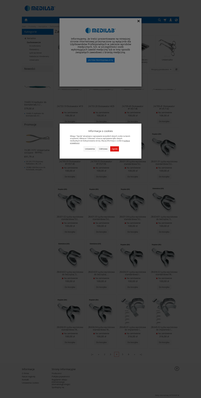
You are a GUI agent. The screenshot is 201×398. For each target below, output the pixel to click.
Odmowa (103, 149)
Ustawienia (90, 149)
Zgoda (114, 149)
